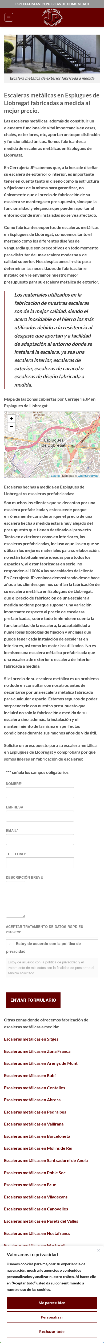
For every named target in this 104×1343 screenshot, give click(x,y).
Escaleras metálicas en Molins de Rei (38, 1148)
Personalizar (52, 1317)
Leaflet (55, 475)
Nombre (14, 783)
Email (12, 830)
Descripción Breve (24, 877)
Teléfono (16, 854)
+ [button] (11, 418)
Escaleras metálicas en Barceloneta (37, 1136)
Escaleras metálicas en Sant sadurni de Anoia (46, 1160)
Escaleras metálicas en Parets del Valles (41, 1220)
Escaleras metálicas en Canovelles (36, 1208)
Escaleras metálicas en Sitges (31, 1038)
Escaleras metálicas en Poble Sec (35, 1172)
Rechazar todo (52, 1331)
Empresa (14, 807)
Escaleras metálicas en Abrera (32, 1099)
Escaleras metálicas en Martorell (34, 1245)
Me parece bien (52, 1302)
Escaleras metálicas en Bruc (30, 1184)
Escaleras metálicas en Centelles (34, 1087)
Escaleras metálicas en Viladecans (35, 1196)
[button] (9, 17)
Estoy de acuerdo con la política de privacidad (43, 947)
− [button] (11, 426)
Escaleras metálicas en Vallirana (33, 1123)
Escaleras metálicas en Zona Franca (37, 1051)
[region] (52, 1294)
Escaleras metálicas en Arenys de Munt (41, 1063)
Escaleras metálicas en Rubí (29, 1075)
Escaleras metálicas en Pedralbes (35, 1111)
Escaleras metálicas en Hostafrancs (37, 1233)
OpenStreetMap (88, 475)
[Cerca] (98, 1250)
